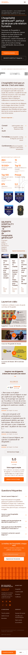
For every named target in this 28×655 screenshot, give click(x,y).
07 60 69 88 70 (18, 626)
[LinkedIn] (2, 605)
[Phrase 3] (15, 380)
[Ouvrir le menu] (24, 2)
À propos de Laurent (20, 617)
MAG (22, 652)
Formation (17, 598)
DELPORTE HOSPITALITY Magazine (14, 58)
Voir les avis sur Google (14, 456)
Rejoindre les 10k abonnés (14, 563)
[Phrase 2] (14, 380)
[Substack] (10, 609)
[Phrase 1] (13, 380)
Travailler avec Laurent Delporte (19, 620)
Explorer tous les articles (19, 251)
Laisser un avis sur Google (14, 483)
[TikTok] (2, 609)
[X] (6, 609)
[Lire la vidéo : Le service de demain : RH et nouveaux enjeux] (14, 353)
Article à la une (5, 619)
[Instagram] (6, 605)
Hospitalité (18, 593)
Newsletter (4, 622)
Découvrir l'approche (7, 117)
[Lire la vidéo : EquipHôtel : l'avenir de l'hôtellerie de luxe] (14, 317)
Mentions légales (6, 638)
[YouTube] (10, 605)
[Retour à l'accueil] (7, 590)
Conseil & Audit (19, 595)
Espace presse (18, 624)
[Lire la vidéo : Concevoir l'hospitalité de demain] (14, 335)
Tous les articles (5, 617)
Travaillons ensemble (8, 652)
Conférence (18, 600)
